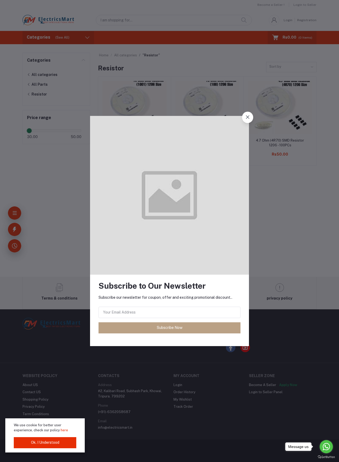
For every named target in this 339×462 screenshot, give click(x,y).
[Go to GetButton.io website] (326, 456)
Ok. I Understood (45, 442)
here (64, 430)
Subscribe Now (169, 327)
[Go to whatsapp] (326, 446)
